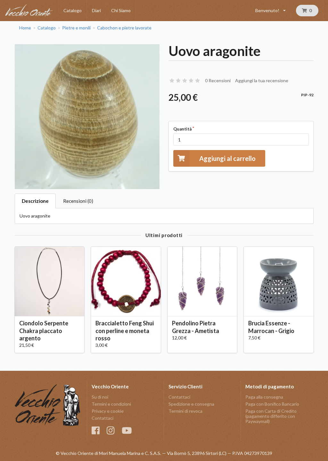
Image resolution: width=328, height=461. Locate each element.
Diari (96, 10)
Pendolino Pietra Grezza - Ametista (195, 327)
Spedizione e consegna (191, 404)
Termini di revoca (185, 411)
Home (25, 28)
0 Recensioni (218, 80)
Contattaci (102, 418)
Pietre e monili (76, 28)
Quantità (182, 128)
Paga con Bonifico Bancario (272, 404)
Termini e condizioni (111, 404)
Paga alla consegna (264, 397)
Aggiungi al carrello (227, 158)
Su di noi (100, 397)
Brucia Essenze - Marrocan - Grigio (271, 327)
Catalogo (72, 10)
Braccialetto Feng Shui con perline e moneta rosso (124, 330)
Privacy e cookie (108, 411)
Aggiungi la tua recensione (261, 80)
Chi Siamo (121, 10)
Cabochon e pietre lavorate (124, 28)
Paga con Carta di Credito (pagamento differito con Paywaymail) (271, 416)
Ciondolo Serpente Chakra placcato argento (43, 330)
